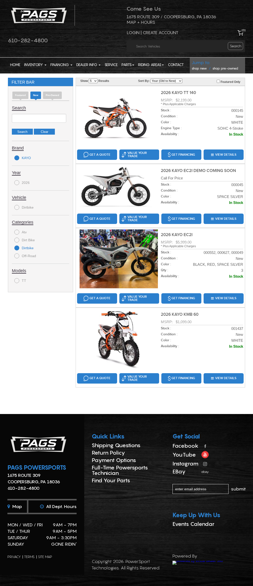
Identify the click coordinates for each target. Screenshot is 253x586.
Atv (24, 232)
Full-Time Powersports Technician (120, 470)
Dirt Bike (28, 240)
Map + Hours (140, 22)
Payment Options (114, 460)
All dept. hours (61, 506)
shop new (199, 68)
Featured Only (230, 82)
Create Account (160, 32)
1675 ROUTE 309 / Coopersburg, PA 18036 (171, 16)
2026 (26, 183)
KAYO (26, 158)
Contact (176, 64)
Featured (20, 95)
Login (133, 32)
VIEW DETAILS (225, 155)
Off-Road (29, 256)
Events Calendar (193, 524)
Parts (127, 64)
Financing (60, 64)
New (35, 95)
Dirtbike (28, 207)
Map (16, 506)
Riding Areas (149, 64)
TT (24, 281)
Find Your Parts (111, 480)
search (235, 46)
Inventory (34, 64)
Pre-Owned (52, 95)
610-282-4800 (28, 40)
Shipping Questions (116, 445)
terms (29, 557)
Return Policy (108, 452)
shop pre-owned (225, 68)
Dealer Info (87, 64)
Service (111, 64)
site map (45, 557)
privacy (14, 557)
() (244, 30)
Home (15, 64)
